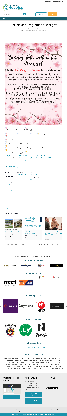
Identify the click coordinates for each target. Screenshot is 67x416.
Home (21, 30)
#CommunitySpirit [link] (35, 156)
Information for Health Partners (24, 409)
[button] (6, 19)
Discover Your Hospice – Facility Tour (13, 231)
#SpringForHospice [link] (10, 156)
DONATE (53, 411)
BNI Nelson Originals (21, 174)
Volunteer (45, 409)
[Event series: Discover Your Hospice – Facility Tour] (10, 236)
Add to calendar (11, 166)
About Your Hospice (25, 411)
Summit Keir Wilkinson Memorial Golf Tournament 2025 (45, 244)
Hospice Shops (53, 409)
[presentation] (13, 223)
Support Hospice (38, 409)
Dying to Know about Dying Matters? (16, 244)
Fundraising (7, 184)
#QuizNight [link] (26, 156)
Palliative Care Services (10, 409)
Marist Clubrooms (33, 174)
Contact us (41, 14)
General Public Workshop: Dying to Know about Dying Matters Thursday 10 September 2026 (53, 233)
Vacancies (33, 411)
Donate (52, 14)
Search (24, 14)
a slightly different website (51, 414)
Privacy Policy (46, 411)
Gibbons (24, 347)
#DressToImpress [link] (45, 156)
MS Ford (42, 347)
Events (26, 30)
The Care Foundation (33, 347)
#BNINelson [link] (19, 156)
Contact (39, 411)
